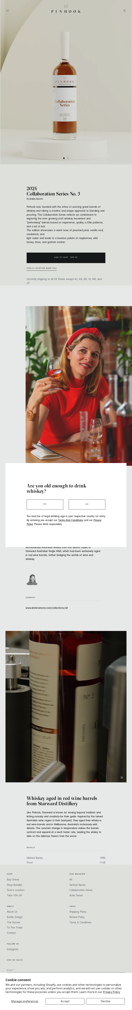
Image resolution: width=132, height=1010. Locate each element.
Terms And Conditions (70, 520)
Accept (65, 1001)
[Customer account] (124, 10)
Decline (105, 1001)
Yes (45, 504)
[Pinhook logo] (66, 8)
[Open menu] (7, 10)
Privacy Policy (111, 992)
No (87, 504)
